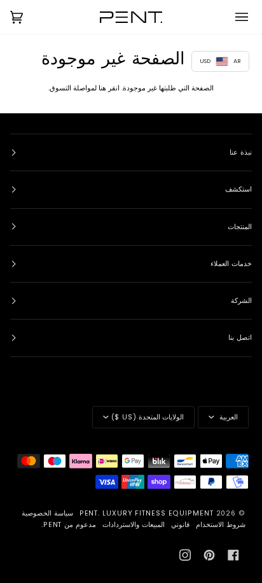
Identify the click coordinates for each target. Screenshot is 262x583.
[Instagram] (185, 555)
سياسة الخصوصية (47, 513)
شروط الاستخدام (220, 525)
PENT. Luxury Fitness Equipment (147, 513)
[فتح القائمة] (233, 17)
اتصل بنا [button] (240, 337)
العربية (227, 417)
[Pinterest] (209, 555)
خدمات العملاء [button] (231, 264)
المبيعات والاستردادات (133, 525)
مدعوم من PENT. (68, 525)
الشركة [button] (241, 301)
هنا (102, 88)
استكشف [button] (238, 189)
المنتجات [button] (240, 227)
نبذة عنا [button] (241, 152)
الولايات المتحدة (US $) (147, 417)
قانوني (180, 525)
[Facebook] (233, 555)
